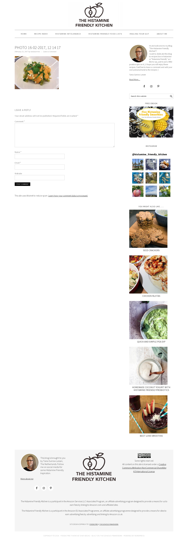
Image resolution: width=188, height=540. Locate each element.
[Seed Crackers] (148, 229)
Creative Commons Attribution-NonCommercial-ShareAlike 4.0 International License (144, 468)
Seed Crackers (151, 250)
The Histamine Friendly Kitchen (94, 15)
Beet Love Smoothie (151, 435)
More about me (27, 478)
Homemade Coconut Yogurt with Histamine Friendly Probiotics (151, 388)
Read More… (134, 79)
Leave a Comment (49, 52)
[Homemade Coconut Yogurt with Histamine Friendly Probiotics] (148, 366)
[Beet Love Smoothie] (148, 414)
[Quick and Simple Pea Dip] (148, 320)
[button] (137, 164)
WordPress (140, 536)
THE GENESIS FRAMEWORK (108, 524)
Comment (20, 121)
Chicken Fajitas (151, 295)
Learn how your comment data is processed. (68, 195)
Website (18, 173)
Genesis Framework (113, 536)
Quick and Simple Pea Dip (151, 341)
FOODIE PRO (93, 524)
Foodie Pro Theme (69, 536)
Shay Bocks (85, 536)
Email (18, 162)
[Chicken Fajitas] (148, 275)
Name (18, 152)
